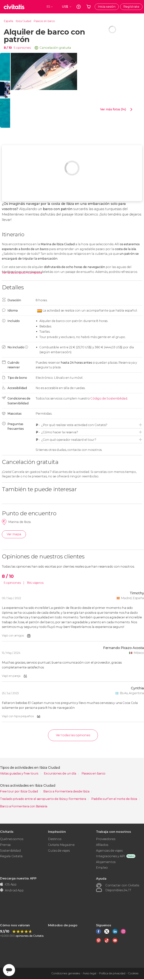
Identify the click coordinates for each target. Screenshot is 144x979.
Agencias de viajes (109, 850)
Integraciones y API (110, 856)
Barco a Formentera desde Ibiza (66, 791)
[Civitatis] (14, 6)
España (8, 21)
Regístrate (131, 6)
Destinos (54, 839)
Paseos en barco (44, 21)
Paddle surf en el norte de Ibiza (114, 799)
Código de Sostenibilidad (108, 398)
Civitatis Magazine (61, 845)
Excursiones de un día (60, 773)
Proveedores (105, 839)
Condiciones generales (65, 973)
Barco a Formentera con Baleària (23, 806)
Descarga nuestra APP (18, 878)
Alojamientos (106, 862)
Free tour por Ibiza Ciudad (19, 791)
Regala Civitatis (11, 856)
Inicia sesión (107, 6)
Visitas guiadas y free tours (19, 773)
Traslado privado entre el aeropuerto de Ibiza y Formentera (43, 799)
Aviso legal (89, 973)
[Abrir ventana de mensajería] (9, 970)
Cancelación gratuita (55, 47)
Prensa (5, 845)
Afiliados (102, 845)
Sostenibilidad (10, 850)
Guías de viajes (59, 850)
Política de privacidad (112, 973)
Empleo (102, 867)
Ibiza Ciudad (23, 21)
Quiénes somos (11, 839)
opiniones (23, 47)
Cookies (133, 973)
